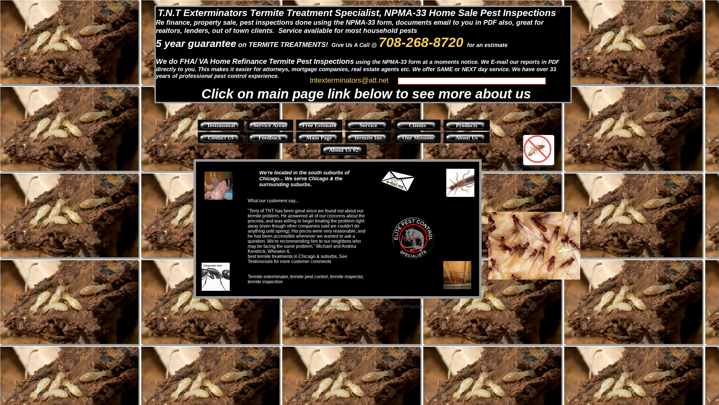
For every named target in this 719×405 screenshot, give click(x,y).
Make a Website (389, 306)
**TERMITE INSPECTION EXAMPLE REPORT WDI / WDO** (469, 80)
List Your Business (423, 306)
